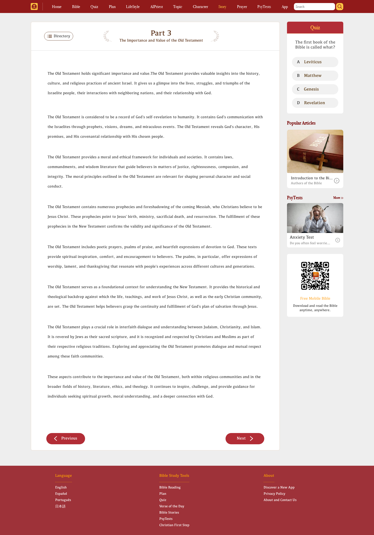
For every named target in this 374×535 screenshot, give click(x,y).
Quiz (94, 6)
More (337, 198)
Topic (177, 6)
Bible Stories (169, 512)
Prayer (242, 6)
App (285, 6)
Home (56, 6)
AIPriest (156, 6)
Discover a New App (279, 487)
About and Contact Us (280, 500)
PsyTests (264, 6)
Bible (76, 6)
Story (222, 6)
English (61, 487)
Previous (69, 438)
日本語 (60, 506)
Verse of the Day (171, 506)
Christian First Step (174, 525)
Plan (112, 6)
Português (63, 500)
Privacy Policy (274, 493)
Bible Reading (170, 487)
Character (200, 6)
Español (61, 493)
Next (241, 438)
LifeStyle (133, 6)
